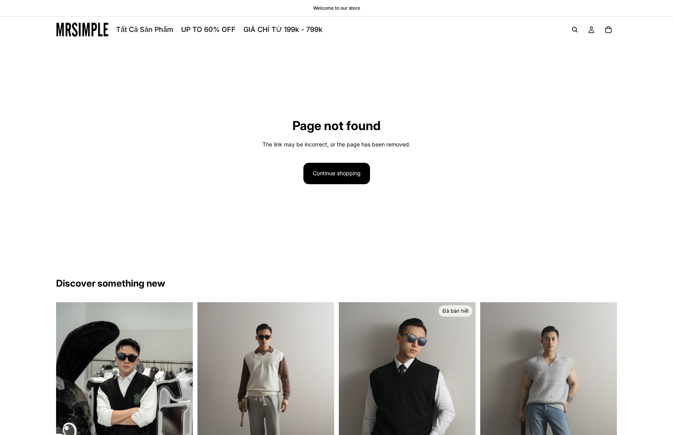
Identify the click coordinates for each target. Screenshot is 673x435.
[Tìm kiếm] (574, 29)
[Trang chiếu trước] (67, 402)
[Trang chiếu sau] (181, 402)
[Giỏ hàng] (608, 29)
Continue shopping (337, 173)
